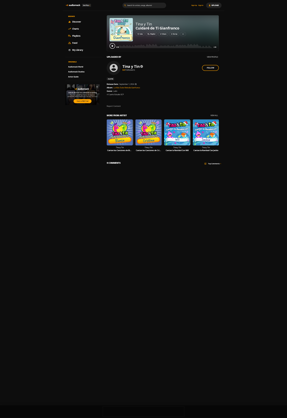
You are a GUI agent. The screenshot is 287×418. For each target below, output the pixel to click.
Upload (215, 5)
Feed (74, 42)
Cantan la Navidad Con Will (177, 150)
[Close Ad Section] (97, 87)
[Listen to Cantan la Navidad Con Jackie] (206, 132)
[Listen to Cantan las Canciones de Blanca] (120, 132)
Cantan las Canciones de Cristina (148, 150)
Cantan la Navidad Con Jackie (205, 150)
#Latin (110, 79)
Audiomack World (75, 66)
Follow (210, 68)
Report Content (114, 106)
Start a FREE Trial (82, 101)
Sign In (200, 5)
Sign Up (194, 5)
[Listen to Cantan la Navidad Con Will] (177, 132)
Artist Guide (73, 77)
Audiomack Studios (76, 71)
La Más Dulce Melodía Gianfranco (127, 87)
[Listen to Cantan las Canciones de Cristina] (148, 132)
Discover (76, 21)
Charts (75, 28)
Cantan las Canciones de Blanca (119, 150)
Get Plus (86, 5)
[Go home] (72, 5)
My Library (77, 50)
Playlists (76, 35)
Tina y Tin (131, 66)
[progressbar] (166, 45)
